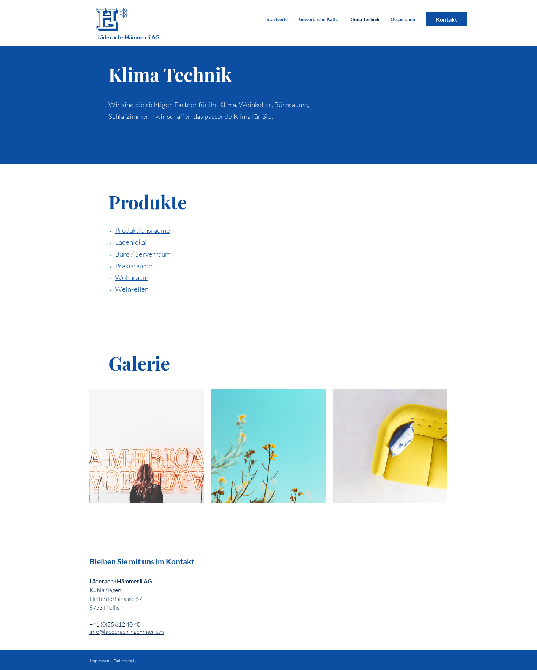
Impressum (100, 660)
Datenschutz (125, 660)
